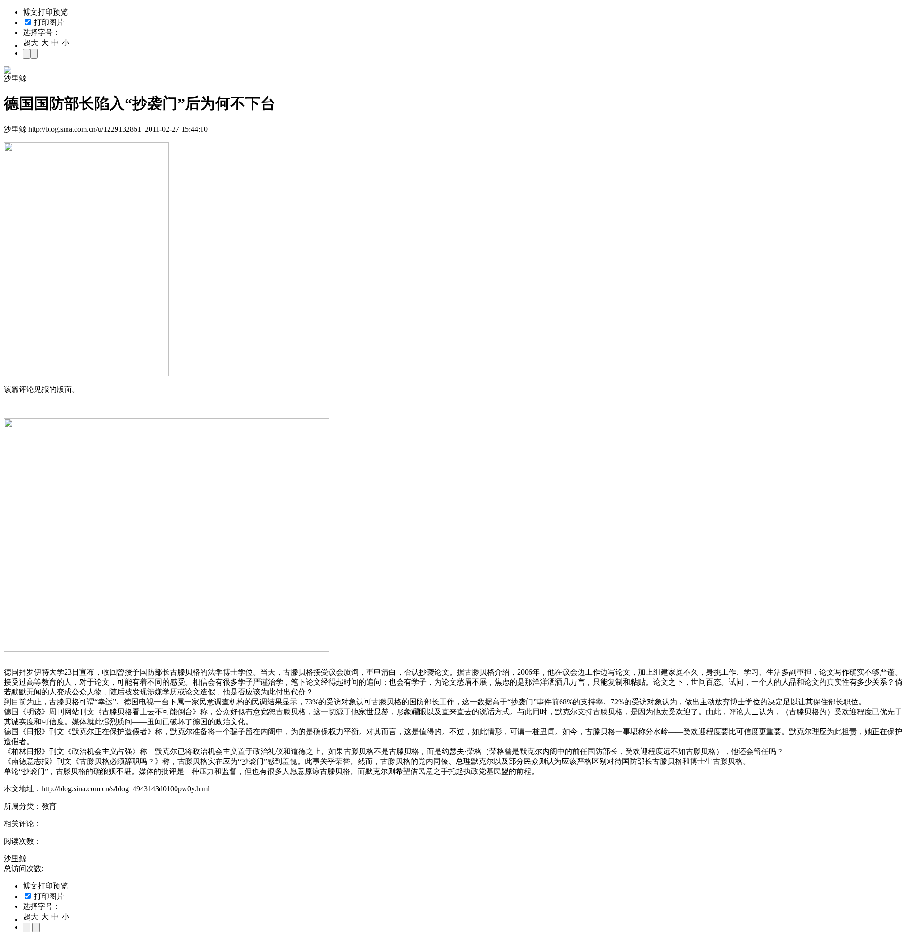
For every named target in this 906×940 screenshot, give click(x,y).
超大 (30, 43)
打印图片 (48, 22)
